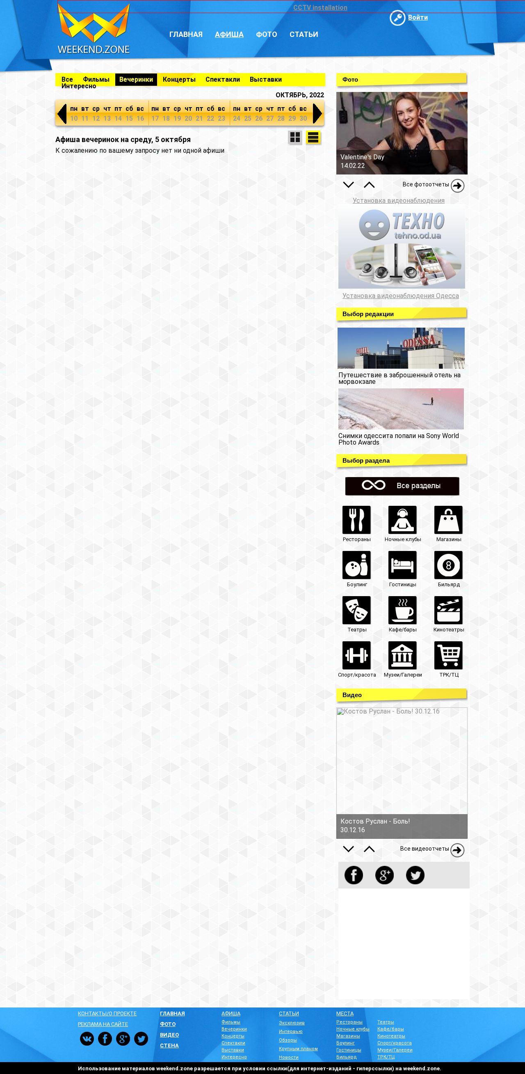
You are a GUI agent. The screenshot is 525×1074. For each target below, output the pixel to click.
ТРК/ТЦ (386, 1057)
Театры (385, 1022)
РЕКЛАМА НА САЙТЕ (103, 1024)
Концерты (179, 79)
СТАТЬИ (289, 1013)
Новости (289, 1057)
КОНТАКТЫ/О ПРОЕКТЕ (107, 1013)
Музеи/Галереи (395, 1050)
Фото (266, 34)
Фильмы (96, 79)
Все (67, 79)
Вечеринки (136, 79)
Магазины (348, 1036)
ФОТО (168, 1024)
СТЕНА (169, 1045)
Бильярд (346, 1057)
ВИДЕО (169, 1035)
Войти (418, 17)
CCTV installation (320, 7)
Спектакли (222, 79)
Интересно (79, 86)
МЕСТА (345, 1013)
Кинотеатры (391, 1036)
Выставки (266, 79)
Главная (186, 34)
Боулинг (345, 1043)
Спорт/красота (394, 1043)
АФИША (230, 1013)
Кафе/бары (390, 1029)
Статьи (304, 34)
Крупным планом (298, 1048)
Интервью (291, 1031)
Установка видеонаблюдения (399, 200)
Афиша (229, 34)
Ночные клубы (353, 1029)
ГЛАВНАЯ (172, 1013)
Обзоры (288, 1040)
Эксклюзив (292, 1023)
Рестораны (349, 1022)
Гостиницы (348, 1050)
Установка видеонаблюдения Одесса (400, 296)
